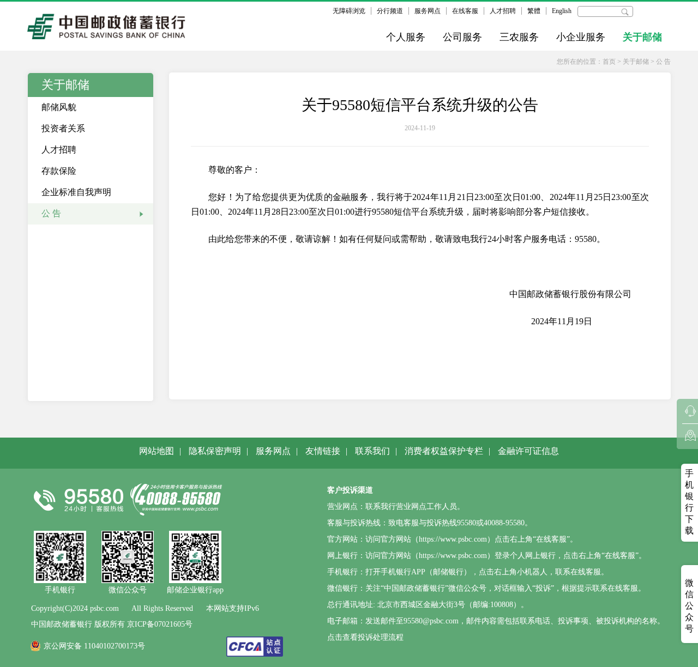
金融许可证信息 (528, 451)
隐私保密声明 (215, 451)
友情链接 (322, 451)
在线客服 (465, 11)
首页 (609, 61)
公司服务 (462, 37)
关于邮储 (642, 37)
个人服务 (405, 37)
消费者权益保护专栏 (444, 451)
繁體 (533, 11)
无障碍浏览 (349, 11)
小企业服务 (580, 37)
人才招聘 (503, 11)
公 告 (663, 61)
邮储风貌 (58, 107)
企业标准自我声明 (76, 192)
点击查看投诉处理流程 (365, 637)
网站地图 (156, 451)
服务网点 (427, 11)
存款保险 (58, 170)
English (561, 11)
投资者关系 (63, 128)
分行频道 (390, 11)
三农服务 (519, 37)
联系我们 (372, 451)
